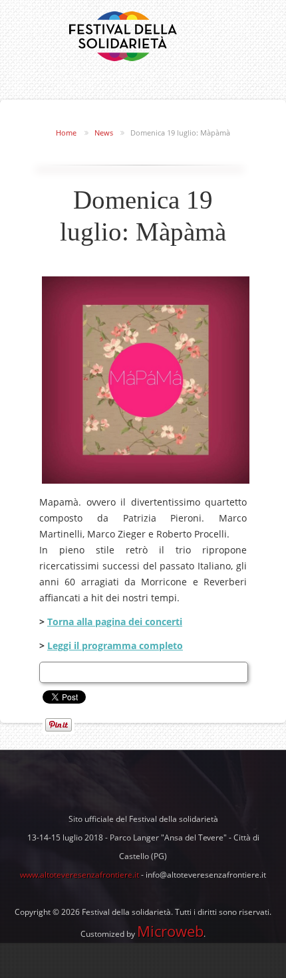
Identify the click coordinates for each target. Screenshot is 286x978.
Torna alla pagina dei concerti (114, 621)
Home (66, 133)
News (103, 133)
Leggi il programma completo (115, 645)
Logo (123, 36)
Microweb (170, 931)
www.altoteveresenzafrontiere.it (79, 874)
